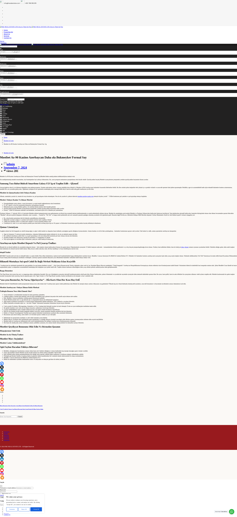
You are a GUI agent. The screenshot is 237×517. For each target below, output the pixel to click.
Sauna (4, 123)
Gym (3, 112)
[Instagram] (2, 386)
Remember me (6, 493)
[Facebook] (2, 363)
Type (1, 50)
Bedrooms (3, 57)
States (1, 78)
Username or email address (8, 488)
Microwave (5, 117)
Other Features (4, 104)
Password (3, 490)
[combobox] (16, 52)
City (1, 85)
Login (2, 497)
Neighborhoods (4, 92)
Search (3, 134)
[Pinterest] (2, 375)
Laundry (4, 114)
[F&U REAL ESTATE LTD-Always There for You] (31, 27)
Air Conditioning (7, 106)
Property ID (3, 99)
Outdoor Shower (7, 119)
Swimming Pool (7, 125)
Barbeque (5, 108)
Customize (12, 509)
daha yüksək (184, 247)
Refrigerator (5, 121)
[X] (2, 367)
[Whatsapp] (2, 378)
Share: (2, 392)
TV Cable (5, 127)
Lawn (4, 115)
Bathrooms (3, 64)
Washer (4, 128)
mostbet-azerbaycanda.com (86, 196)
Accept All (36, 509)
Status (2, 71)
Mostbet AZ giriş (9, 153)
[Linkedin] (2, 371)
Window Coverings (8, 132)
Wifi (3, 130)
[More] (2, 389)
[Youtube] (2, 382)
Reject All (24, 509)
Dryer (4, 110)
